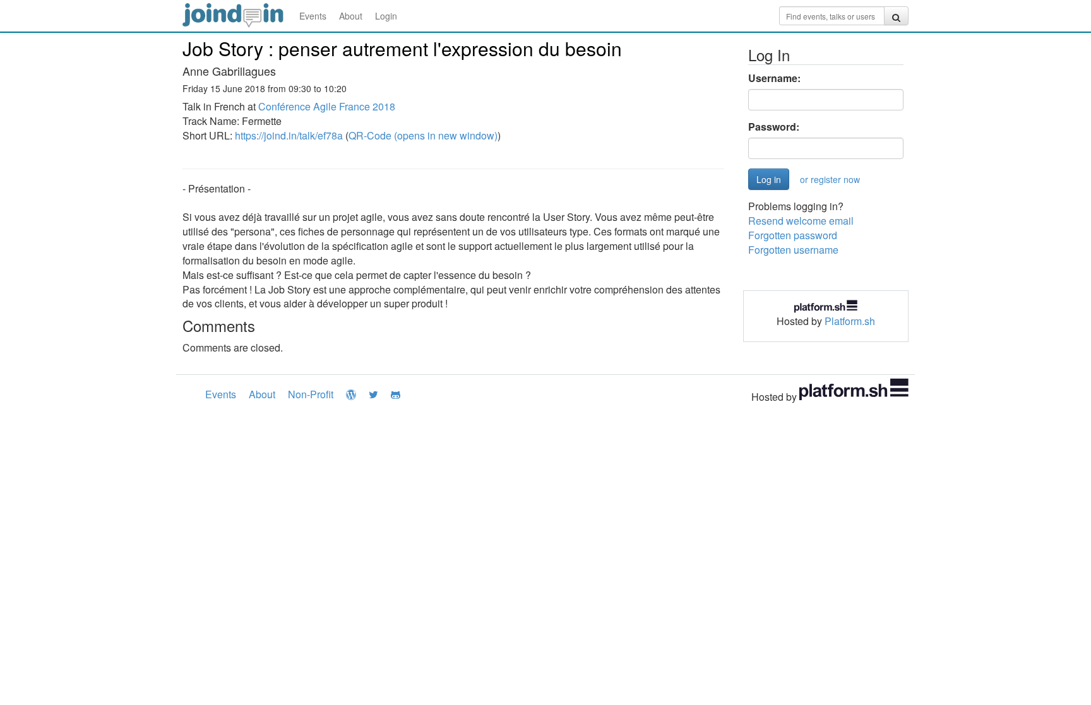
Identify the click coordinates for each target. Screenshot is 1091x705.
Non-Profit (310, 394)
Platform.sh (850, 321)
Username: (774, 78)
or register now (830, 179)
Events (312, 15)
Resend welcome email (801, 220)
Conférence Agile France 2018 (326, 106)
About (350, 15)
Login (386, 15)
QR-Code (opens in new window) (423, 135)
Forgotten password (792, 235)
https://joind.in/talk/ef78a (289, 135)
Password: (773, 127)
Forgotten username (793, 249)
